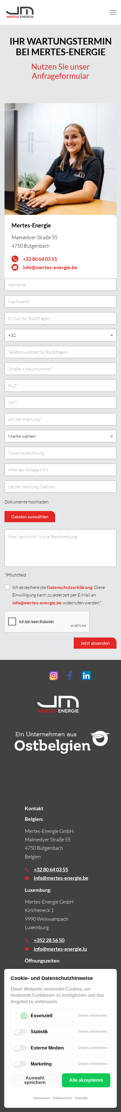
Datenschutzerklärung (69, 587)
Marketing (41, 1064)
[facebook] (70, 675)
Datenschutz (62, 1098)
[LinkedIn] (86, 675)
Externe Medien (47, 1048)
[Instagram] (53, 675)
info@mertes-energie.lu (60, 949)
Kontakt (81, 1098)
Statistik (39, 1031)
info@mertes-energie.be (50, 267)
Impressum (41, 1098)
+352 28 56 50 (49, 940)
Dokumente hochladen (27, 502)
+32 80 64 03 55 (40, 259)
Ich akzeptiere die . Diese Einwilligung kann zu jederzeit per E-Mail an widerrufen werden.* (58, 595)
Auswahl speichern (35, 1080)
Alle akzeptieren (86, 1080)
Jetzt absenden (95, 643)
